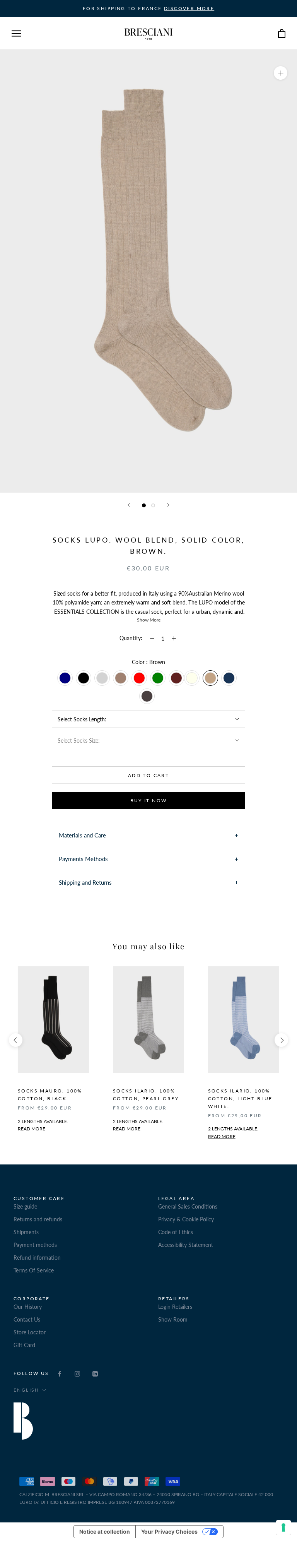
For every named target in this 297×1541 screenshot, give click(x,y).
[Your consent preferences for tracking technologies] (283, 1527)
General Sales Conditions (187, 1206)
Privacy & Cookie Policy (186, 1219)
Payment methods (35, 1244)
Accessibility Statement (185, 1244)
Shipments (26, 1232)
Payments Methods (83, 858)
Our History (28, 1306)
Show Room (173, 1319)
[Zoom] (280, 73)
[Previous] (129, 505)
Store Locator (30, 1332)
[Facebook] (59, 1372)
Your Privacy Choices (169, 1531)
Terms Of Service (34, 1270)
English (26, 1390)
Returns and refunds (38, 1219)
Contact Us (27, 1319)
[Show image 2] (153, 505)
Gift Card (24, 1345)
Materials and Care (82, 835)
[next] (281, 1040)
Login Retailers (175, 1306)
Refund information (37, 1257)
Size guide (25, 1206)
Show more (148, 620)
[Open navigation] (16, 33)
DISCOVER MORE (189, 8)
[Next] (168, 505)
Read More (126, 1129)
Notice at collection (104, 1531)
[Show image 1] (144, 505)
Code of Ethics (175, 1232)
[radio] (65, 678)
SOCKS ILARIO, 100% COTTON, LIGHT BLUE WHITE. (240, 1098)
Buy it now (148, 800)
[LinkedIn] (95, 1372)
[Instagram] (77, 1372)
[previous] (15, 1040)
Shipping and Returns (85, 882)
